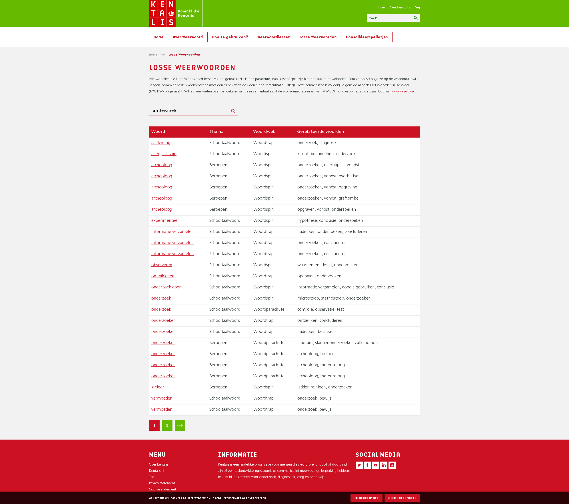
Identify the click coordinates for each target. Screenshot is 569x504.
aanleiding (160, 143)
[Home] (175, 13)
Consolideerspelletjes (367, 36)
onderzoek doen (166, 287)
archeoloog (161, 165)
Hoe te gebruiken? (230, 36)
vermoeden (161, 398)
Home (381, 7)
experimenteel (164, 221)
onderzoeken (163, 321)
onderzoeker (163, 343)
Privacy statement (162, 483)
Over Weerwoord (188, 36)
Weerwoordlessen (274, 36)
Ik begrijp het (366, 498)
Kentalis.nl (156, 471)
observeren (161, 265)
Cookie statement (162, 489)
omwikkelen (162, 276)
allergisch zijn (163, 154)
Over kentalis (399, 7)
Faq (417, 7)
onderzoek (161, 298)
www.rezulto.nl (403, 91)
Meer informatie (402, 498)
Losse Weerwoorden (318, 36)
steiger (157, 387)
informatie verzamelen (172, 232)
